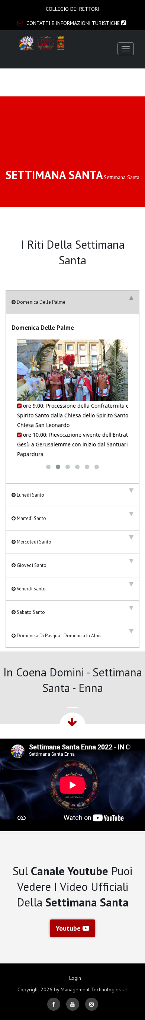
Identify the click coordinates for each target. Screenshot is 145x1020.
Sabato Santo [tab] (30, 612)
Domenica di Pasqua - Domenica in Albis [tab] (59, 635)
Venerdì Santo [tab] (31, 589)
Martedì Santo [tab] (31, 518)
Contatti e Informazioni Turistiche (73, 23)
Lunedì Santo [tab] (30, 495)
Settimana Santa (121, 177)
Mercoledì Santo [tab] (33, 542)
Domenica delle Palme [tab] (40, 302)
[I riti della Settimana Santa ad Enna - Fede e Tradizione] (42, 43)
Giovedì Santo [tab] (31, 565)
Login (75, 978)
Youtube (69, 928)
